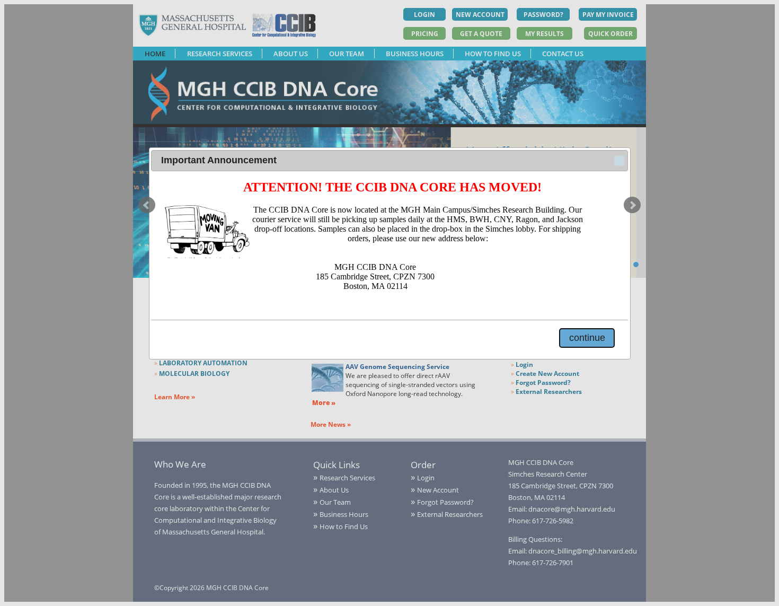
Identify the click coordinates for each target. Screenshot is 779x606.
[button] (619, 160)
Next (632, 205)
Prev (146, 205)
